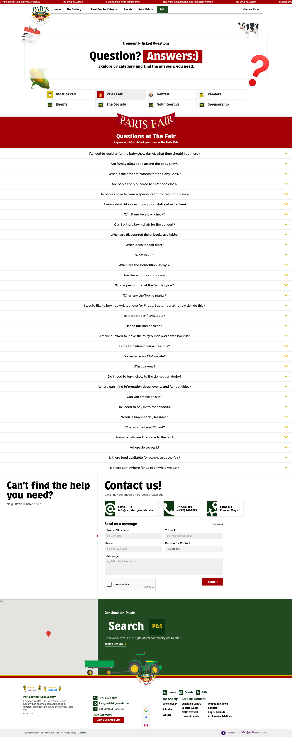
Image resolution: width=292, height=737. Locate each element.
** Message (112, 556)
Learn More (28, 714)
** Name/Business (117, 530)
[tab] (70, 94)
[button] (76, 9)
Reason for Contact (177, 543)
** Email (170, 530)
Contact (82, 733)
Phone (109, 543)
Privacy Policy (70, 733)
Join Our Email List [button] (108, 720)
